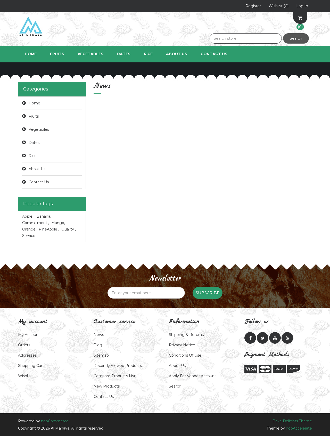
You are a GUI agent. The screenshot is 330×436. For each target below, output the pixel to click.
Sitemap (101, 355)
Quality (68, 229)
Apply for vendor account (192, 376)
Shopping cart (31, 365)
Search (296, 38)
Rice (33, 155)
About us (177, 365)
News (99, 334)
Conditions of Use (185, 355)
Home (31, 54)
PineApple (49, 229)
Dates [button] (123, 54)
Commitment (35, 222)
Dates (34, 142)
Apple (28, 216)
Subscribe (207, 292)
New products (107, 386)
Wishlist (25, 376)
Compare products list (114, 376)
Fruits (34, 116)
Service (28, 235)
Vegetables (39, 129)
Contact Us (214, 54)
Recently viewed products (118, 365)
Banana (44, 216)
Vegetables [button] (90, 54)
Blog (98, 345)
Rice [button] (148, 54)
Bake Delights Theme (292, 421)
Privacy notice (182, 345)
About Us (176, 54)
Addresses (27, 355)
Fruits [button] (57, 54)
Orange (29, 229)
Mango (58, 222)
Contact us (104, 396)
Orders (24, 345)
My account (29, 334)
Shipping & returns (186, 334)
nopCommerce (55, 421)
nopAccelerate (299, 428)
